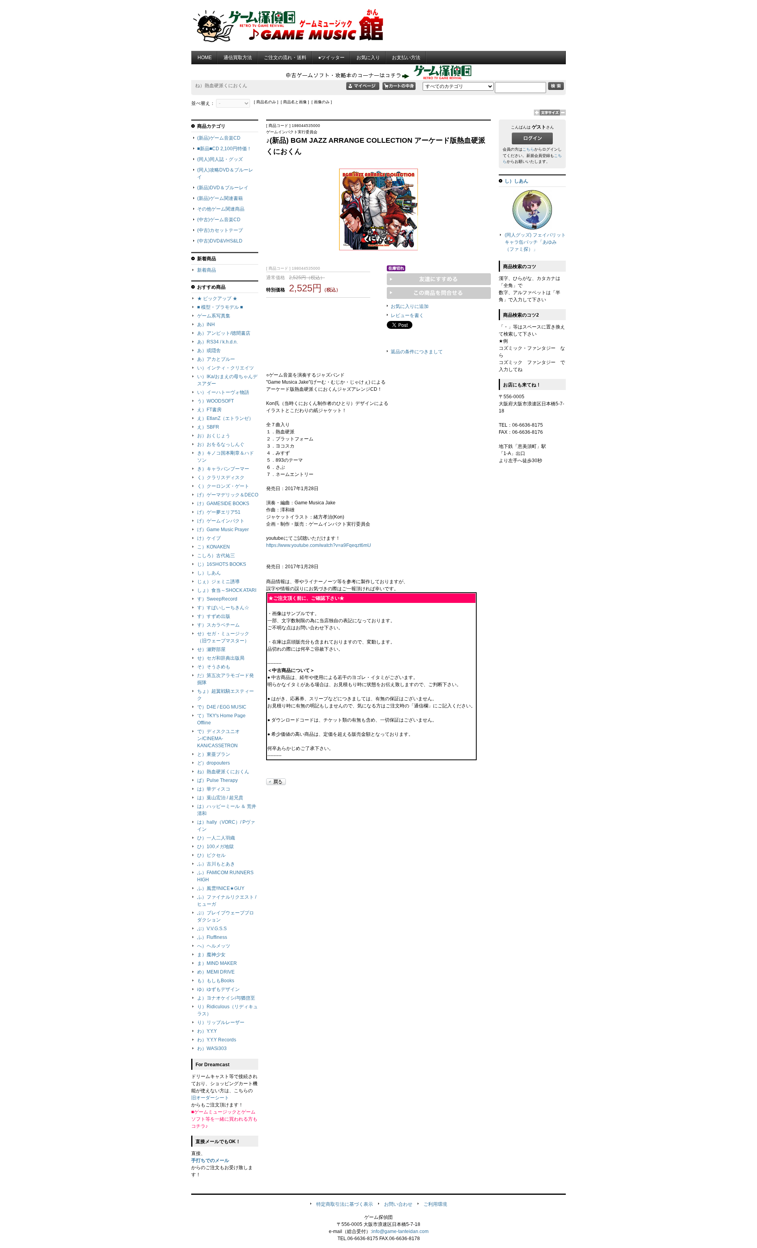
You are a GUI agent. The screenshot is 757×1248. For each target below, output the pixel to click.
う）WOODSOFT (215, 401)
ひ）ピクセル (211, 855)
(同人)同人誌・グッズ (220, 159)
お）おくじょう (213, 435)
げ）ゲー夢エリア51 (219, 512)
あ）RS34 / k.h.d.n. (217, 342)
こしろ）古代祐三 (216, 555)
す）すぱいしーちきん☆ (223, 607)
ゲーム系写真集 (213, 316)
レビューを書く (407, 315)
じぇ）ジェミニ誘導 (218, 581)
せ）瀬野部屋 (211, 649)
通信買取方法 (238, 57)
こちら (528, 149)
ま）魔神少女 (211, 954)
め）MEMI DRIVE (216, 972)
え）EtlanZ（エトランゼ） (225, 418)
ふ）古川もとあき (216, 864)
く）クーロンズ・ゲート (223, 486)
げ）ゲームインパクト (220, 521)
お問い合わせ (398, 1204)
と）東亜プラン (213, 754)
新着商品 (206, 270)
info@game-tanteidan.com (400, 1231)
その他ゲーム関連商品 (220, 209)
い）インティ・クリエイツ (225, 368)
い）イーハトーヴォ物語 (223, 392)
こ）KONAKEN (213, 547)
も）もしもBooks (215, 980)
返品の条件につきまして (417, 351)
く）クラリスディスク (220, 477)
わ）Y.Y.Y (207, 1031)
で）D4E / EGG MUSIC (221, 707)
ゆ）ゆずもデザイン (218, 989)
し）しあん (209, 573)
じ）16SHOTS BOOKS (221, 564)
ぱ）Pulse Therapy (217, 780)
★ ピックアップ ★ (217, 298)
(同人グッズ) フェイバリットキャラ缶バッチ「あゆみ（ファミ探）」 (535, 242)
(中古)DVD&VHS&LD (219, 241)
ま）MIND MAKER (217, 963)
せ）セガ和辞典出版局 (220, 658)
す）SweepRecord (217, 599)
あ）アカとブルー (216, 359)
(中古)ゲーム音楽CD (219, 219)
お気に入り (368, 57)
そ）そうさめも (213, 667)
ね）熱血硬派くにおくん (223, 771)
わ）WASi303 (212, 1048)
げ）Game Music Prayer (223, 529)
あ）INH (206, 324)
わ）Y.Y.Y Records (216, 1040)
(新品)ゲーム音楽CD (219, 138)
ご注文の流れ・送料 (285, 57)
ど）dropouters (213, 763)
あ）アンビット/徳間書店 (223, 333)
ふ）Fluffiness (212, 937)
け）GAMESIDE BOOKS (223, 503)
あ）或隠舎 (209, 350)
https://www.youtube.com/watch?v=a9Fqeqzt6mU (318, 545)
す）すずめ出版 (213, 616)
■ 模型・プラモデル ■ (220, 307)
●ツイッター (331, 57)
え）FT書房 (209, 409)
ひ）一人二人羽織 (216, 838)
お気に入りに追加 (410, 306)
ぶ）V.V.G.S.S (212, 928)
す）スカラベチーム (218, 625)
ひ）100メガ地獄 (215, 846)
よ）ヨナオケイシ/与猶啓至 (226, 998)
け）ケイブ (209, 538)
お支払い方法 (406, 57)
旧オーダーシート (210, 1098)
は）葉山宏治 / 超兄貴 (220, 797)
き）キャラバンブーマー (223, 469)
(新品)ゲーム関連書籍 (220, 198)
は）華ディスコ (213, 789)
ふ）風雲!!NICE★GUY (220, 888)
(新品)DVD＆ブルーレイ (222, 187)
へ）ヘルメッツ (213, 946)
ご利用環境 (435, 1204)
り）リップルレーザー (220, 1022)
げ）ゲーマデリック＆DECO (227, 495)
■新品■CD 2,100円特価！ (224, 148)
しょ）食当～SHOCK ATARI (226, 590)
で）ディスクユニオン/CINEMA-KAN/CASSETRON (218, 738)
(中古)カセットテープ (220, 230)
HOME (205, 57)
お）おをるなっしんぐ (220, 444)
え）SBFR (208, 427)
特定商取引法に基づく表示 (344, 1204)
